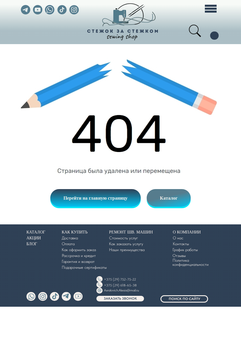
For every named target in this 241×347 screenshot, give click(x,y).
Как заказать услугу (126, 243)
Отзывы (179, 255)
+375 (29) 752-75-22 (120, 279)
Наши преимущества (127, 249)
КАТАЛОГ (35, 232)
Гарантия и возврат (78, 261)
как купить (75, 232)
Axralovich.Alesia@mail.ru (121, 290)
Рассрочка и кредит (79, 255)
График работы (185, 249)
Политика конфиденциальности (191, 262)
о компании (187, 232)
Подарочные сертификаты (84, 267)
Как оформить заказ (79, 249)
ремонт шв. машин (131, 232)
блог (31, 243)
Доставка (70, 238)
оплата (68, 243)
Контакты (181, 243)
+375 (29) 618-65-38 (120, 285)
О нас (178, 238)
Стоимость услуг (123, 238)
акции (33, 238)
